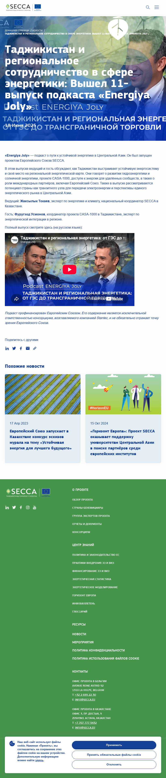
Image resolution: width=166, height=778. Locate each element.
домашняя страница (17, 30)
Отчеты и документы (87, 523)
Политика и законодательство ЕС (95, 554)
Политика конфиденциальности (98, 650)
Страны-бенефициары (87, 507)
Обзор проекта (82, 499)
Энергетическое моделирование (95, 587)
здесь (39, 760)
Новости (37, 30)
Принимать (114, 745)
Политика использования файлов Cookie (105, 658)
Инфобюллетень (83, 603)
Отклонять (114, 764)
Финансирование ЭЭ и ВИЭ (90, 571)
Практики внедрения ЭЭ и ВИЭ (93, 562)
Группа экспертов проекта (91, 515)
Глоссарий (79, 611)
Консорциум (81, 532)
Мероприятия (83, 642)
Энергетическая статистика (91, 579)
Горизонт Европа (84, 595)
